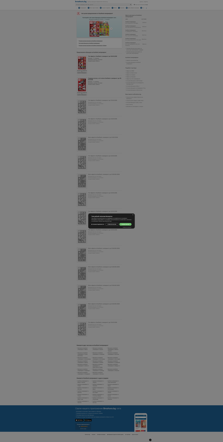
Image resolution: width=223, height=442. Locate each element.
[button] (97, 224)
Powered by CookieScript (127, 227)
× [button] (132, 214)
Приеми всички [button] (125, 224)
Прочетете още (108, 221)
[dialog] (111, 221)
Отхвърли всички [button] (112, 224)
